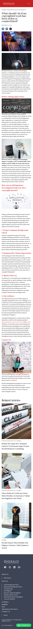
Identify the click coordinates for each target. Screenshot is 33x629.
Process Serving (8, 589)
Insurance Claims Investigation (12, 593)
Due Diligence (8, 591)
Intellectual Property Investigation (16, 10)
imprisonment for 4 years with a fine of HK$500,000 (16, 322)
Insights (4, 10)
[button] (28, 3)
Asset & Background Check (11, 585)
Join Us (6, 615)
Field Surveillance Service (9, 441)
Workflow (5, 602)
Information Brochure (10, 609)
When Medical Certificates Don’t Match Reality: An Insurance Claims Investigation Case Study (16, 495)
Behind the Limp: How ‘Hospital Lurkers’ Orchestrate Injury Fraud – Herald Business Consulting (16, 446)
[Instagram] (10, 29)
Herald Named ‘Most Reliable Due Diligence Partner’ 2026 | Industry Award (15, 545)
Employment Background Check (13, 587)
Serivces (5, 581)
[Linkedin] (3, 29)
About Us (5, 574)
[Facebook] (7, 29)
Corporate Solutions (9, 599)
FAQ (3, 607)
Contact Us (6, 611)
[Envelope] (19, 567)
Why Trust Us (7, 578)
